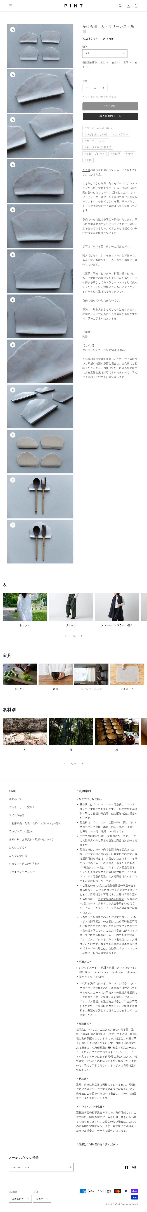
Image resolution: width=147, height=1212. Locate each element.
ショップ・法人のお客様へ (24, 863)
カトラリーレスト (96, 141)
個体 (84, 46)
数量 (84, 80)
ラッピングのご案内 (20, 831)
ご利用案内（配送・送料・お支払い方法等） (35, 823)
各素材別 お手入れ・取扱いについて (31, 839)
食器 (89, 160)
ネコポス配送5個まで (98, 147)
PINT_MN (116, 1204)
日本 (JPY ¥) (18, 1198)
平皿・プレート (95, 153)
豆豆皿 (86, 170)
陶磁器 (116, 153)
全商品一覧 (15, 799)
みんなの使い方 (18, 855)
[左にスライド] (65, 636)
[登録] (70, 1167)
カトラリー (121, 134)
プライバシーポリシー (22, 871)
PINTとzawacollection (99, 128)
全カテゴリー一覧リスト (23, 807)
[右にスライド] (82, 636)
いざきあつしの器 (96, 134)
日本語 (39, 1198)
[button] (11, 6)
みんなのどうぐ (18, 847)
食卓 (130, 153)
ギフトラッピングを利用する (99, 96)
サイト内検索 (17, 815)
